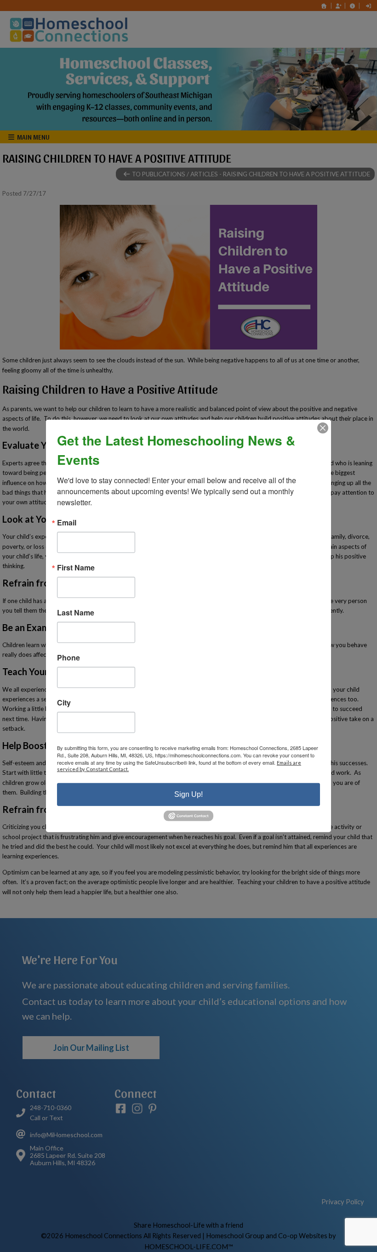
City (64, 702)
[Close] (322, 428)
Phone (68, 657)
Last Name (75, 612)
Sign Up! (188, 794)
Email (66, 522)
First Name (76, 567)
